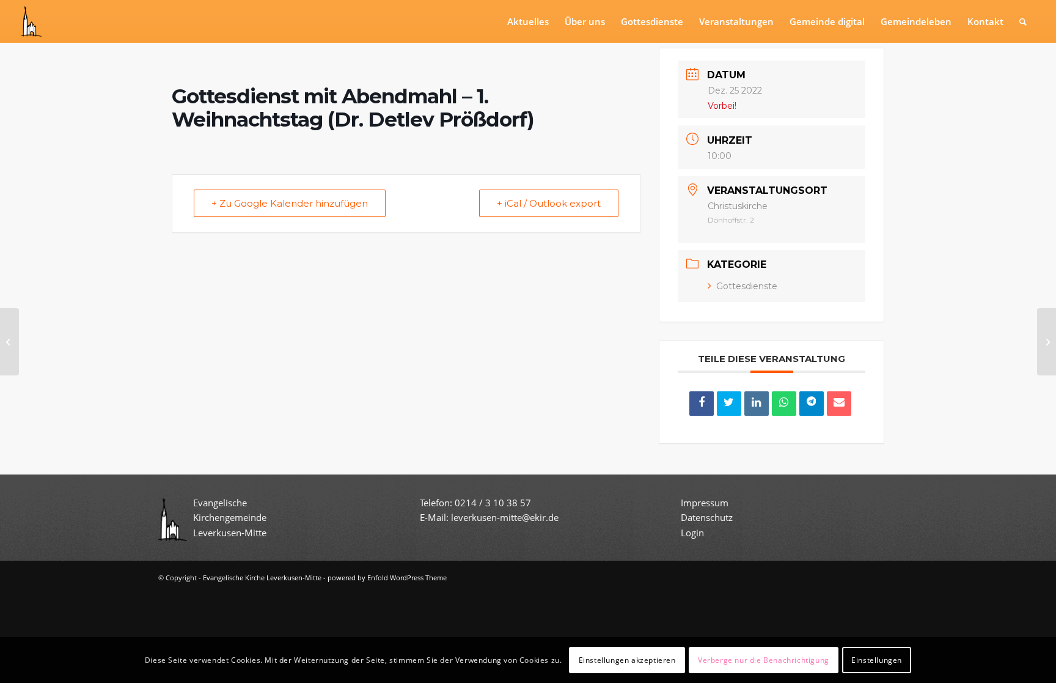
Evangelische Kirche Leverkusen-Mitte (262, 577)
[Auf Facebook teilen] (701, 403)
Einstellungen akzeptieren (627, 659)
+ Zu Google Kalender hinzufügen (289, 203)
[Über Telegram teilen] (811, 403)
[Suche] (1023, 21)
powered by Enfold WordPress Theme (387, 577)
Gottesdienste (746, 286)
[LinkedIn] (756, 403)
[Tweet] (729, 403)
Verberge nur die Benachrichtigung (763, 659)
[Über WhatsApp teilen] (784, 403)
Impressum (704, 503)
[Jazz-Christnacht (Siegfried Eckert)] (9, 341)
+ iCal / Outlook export (549, 203)
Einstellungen (876, 659)
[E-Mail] (839, 403)
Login (692, 532)
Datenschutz (708, 517)
